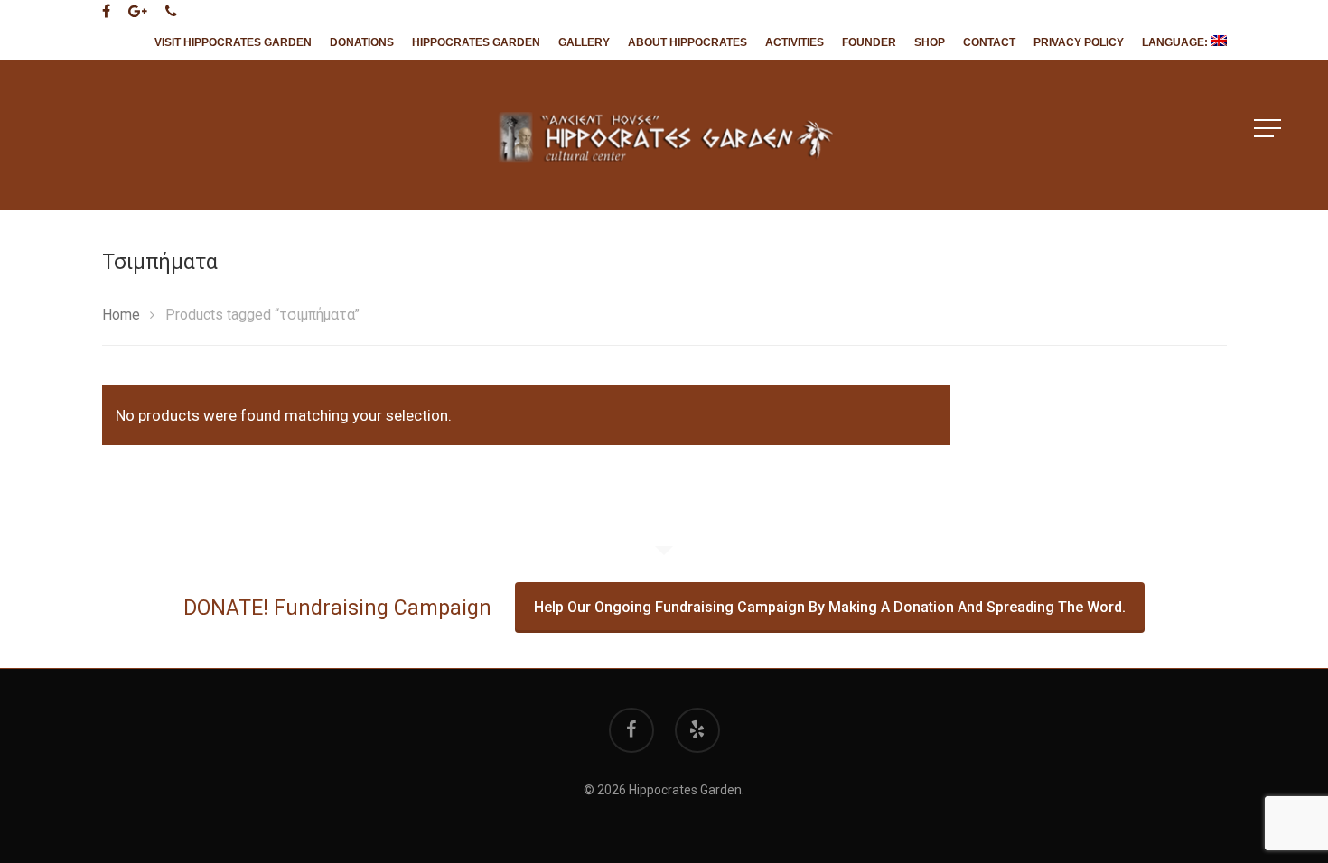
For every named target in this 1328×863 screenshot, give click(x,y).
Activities (794, 42)
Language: (1176, 42)
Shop (929, 42)
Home (121, 314)
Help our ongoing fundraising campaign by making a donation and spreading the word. (830, 607)
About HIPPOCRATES (687, 42)
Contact (989, 42)
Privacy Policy (1078, 42)
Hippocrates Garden (476, 42)
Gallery (584, 42)
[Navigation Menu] (1269, 128)
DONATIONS (362, 42)
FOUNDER (869, 42)
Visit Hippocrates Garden (233, 42)
